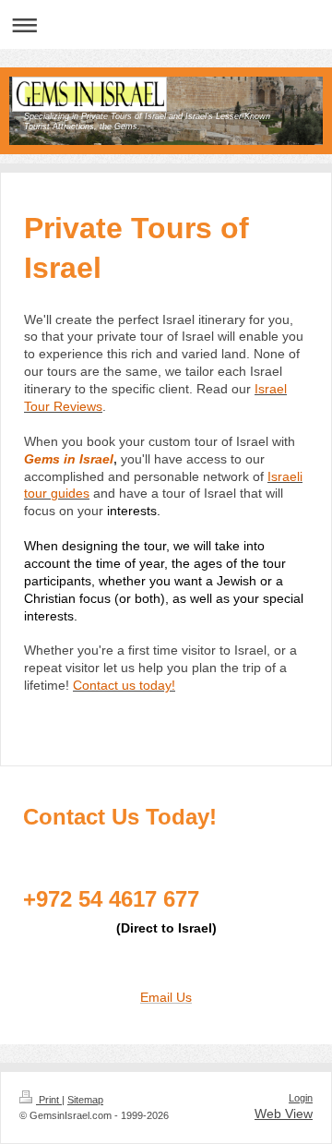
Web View (284, 1113)
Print (49, 1099)
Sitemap (85, 1099)
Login (301, 1097)
